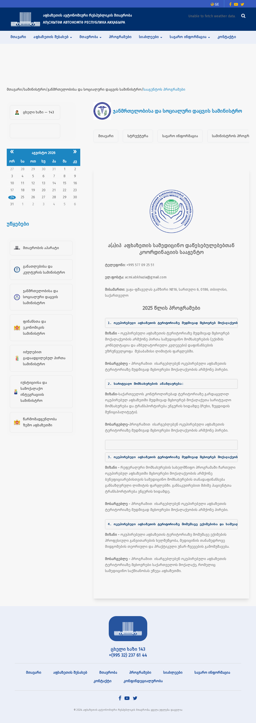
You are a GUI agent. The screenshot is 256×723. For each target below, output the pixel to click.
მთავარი (18, 37)
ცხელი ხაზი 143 (128, 649)
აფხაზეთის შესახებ (70, 672)
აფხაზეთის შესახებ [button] (52, 37)
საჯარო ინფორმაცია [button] (189, 37)
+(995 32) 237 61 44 (128, 655)
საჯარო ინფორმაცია (180, 136)
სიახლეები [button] (149, 37)
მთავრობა (108, 672)
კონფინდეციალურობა (143, 681)
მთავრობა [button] (89, 37)
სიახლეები (172, 672)
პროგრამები (120, 37)
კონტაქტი (227, 37)
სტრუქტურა (138, 136)
